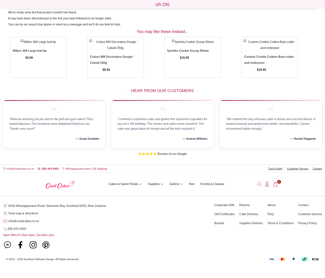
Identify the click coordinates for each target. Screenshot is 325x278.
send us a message (69, 24)
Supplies (154, 184)
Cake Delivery (248, 214)
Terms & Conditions (280, 223)
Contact (317, 168)
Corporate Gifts (224, 205)
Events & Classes (212, 184)
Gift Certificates (224, 214)
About (271, 205)
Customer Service (297, 168)
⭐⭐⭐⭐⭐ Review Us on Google (162, 153)
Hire (191, 184)
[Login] (267, 184)
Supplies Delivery (251, 223)
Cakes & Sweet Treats (123, 184)
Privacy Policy (307, 223)
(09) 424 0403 (50, 168)
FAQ (270, 214)
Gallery (174, 184)
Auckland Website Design (39, 259)
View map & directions (23, 213)
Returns (244, 205)
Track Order (275, 168)
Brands (219, 223)
